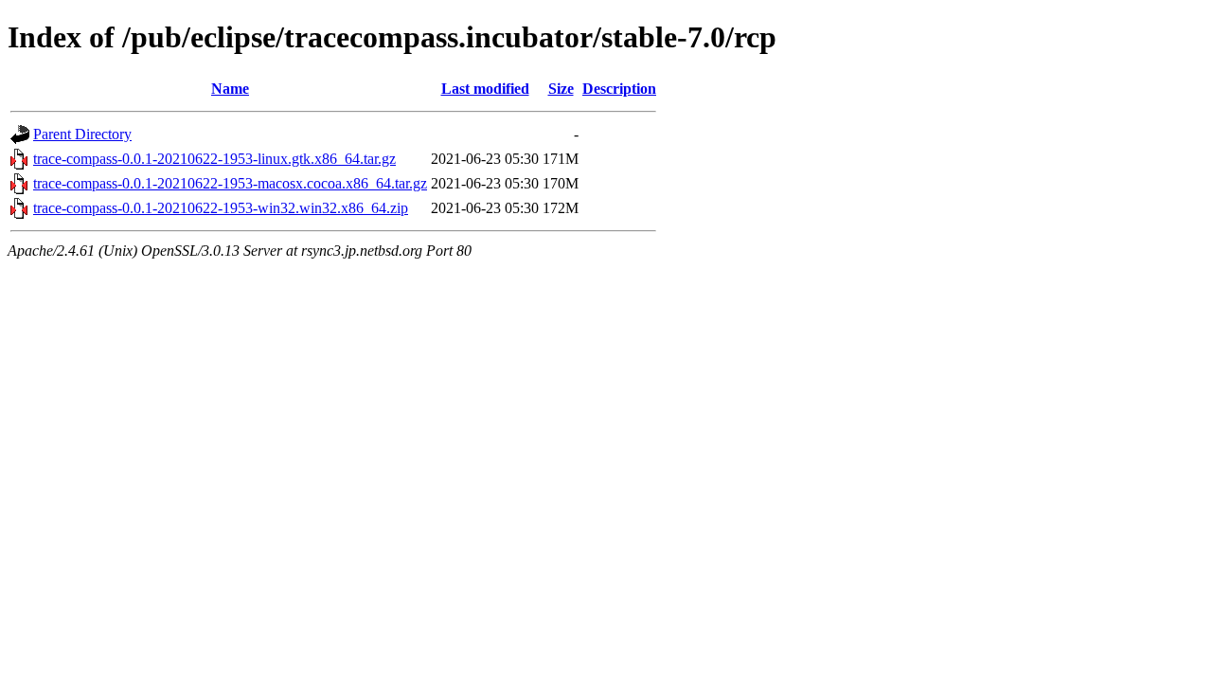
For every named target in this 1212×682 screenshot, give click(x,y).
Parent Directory (82, 134)
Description (619, 89)
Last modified (485, 89)
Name (230, 89)
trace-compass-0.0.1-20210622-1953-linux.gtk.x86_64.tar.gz (214, 159)
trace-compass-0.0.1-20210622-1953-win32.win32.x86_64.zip (220, 208)
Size (561, 89)
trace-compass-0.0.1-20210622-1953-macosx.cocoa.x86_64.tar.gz (230, 183)
